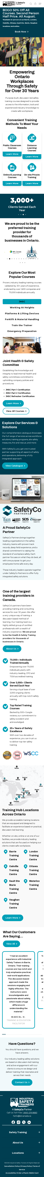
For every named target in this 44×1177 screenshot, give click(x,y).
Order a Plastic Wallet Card (27, 1173)
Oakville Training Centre (14, 870)
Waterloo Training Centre (34, 885)
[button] (40, 4)
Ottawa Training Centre (34, 870)
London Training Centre (34, 855)
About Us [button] (18, 1142)
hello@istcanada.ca (22, 1116)
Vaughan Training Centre (14, 903)
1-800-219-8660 (30, 1113)
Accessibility (11, 1173)
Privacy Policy (26, 1166)
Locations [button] (18, 1153)
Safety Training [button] (18, 1132)
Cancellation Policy (12, 1166)
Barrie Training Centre (14, 855)
